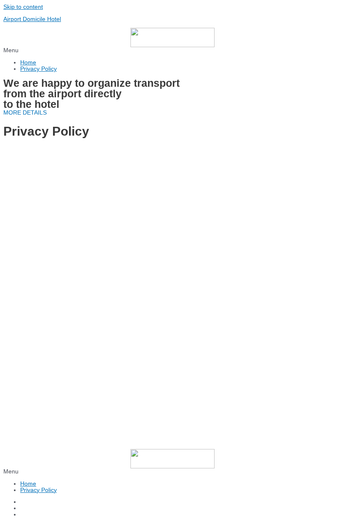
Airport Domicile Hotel (32, 19)
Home (28, 62)
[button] (172, 50)
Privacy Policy (38, 69)
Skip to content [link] (23, 7)
